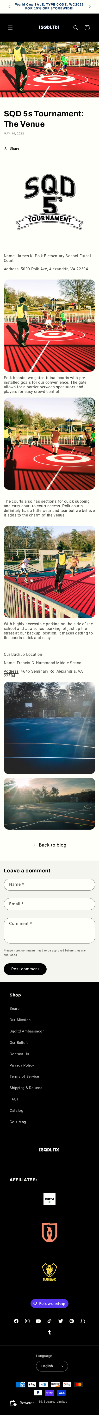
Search (16, 1008)
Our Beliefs (19, 1042)
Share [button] (14, 148)
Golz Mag (18, 1122)
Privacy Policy (22, 1065)
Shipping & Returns (26, 1088)
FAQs (14, 1099)
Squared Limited (56, 1401)
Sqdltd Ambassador (27, 1031)
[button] (10, 27)
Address (11, 671)
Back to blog (53, 845)
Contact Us (19, 1054)
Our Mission (20, 1020)
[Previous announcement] (9, 6)
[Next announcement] (90, 6)
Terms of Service (24, 1076)
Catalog (16, 1110)
